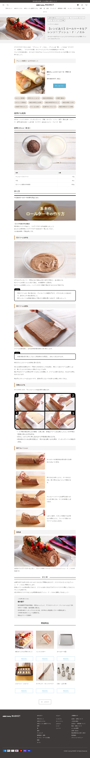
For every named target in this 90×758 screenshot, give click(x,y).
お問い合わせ (74, 730)
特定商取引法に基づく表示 (78, 733)
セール (45, 11)
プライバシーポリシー (77, 737)
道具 (47, 8)
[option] (45, 1)
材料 (41, 8)
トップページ (51, 24)
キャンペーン (59, 721)
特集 (63, 20)
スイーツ (66, 17)
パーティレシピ (74, 17)
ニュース (58, 728)
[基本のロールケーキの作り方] (45, 220)
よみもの (56, 24)
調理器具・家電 (62, 8)
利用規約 (73, 735)
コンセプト (59, 718)
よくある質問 (74, 728)
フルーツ (82, 17)
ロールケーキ (57, 20)
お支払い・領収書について (78, 723)
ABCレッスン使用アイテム (31, 8)
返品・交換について (76, 726)
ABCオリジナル (18, 8)
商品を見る (24, 658)
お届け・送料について (77, 718)
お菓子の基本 (51, 17)
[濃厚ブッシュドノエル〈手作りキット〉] (30, 79)
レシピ (50, 20)
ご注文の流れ (74, 721)
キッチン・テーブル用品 (74, 8)
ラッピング (53, 8)
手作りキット (9, 8)
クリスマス (59, 17)
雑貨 (83, 8)
